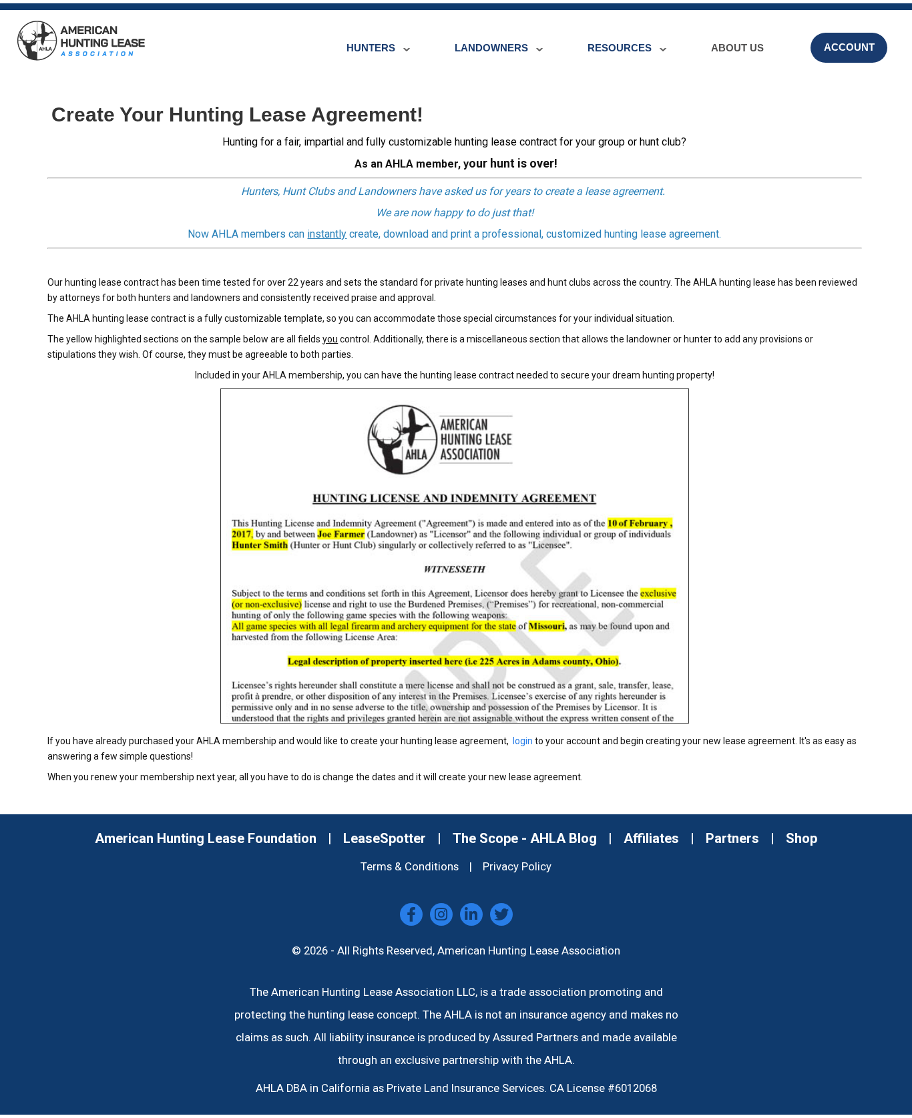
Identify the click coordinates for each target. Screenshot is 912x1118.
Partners (732, 838)
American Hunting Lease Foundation (205, 838)
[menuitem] (373, 37)
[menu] (614, 48)
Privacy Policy (517, 866)
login (522, 741)
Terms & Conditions (410, 866)
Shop (801, 838)
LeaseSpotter (384, 838)
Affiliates (651, 838)
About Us (737, 47)
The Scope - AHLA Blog (525, 838)
